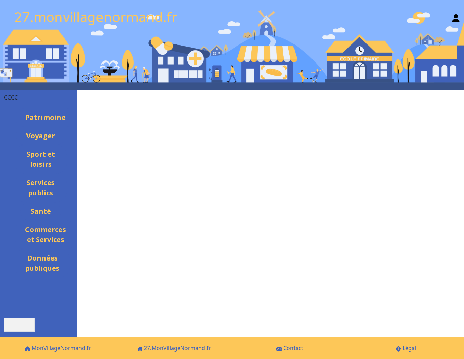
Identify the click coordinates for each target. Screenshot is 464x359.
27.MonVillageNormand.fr (177, 348)
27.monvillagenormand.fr (95, 16)
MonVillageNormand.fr (60, 348)
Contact (292, 348)
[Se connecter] (456, 16)
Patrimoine (45, 117)
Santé (41, 211)
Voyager (40, 135)
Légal (408, 348)
